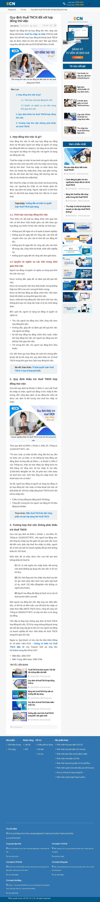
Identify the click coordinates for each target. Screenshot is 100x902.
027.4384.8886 (13, 875)
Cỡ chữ (45, 26)
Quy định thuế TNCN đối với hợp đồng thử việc (49, 10)
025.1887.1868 (59, 875)
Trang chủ (12, 10)
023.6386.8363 (13, 893)
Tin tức (24, 10)
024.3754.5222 (14, 838)
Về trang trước (17, 727)
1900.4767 (79, 2)
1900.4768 (79, 5)
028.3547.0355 (59, 856)
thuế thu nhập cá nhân (35, 34)
